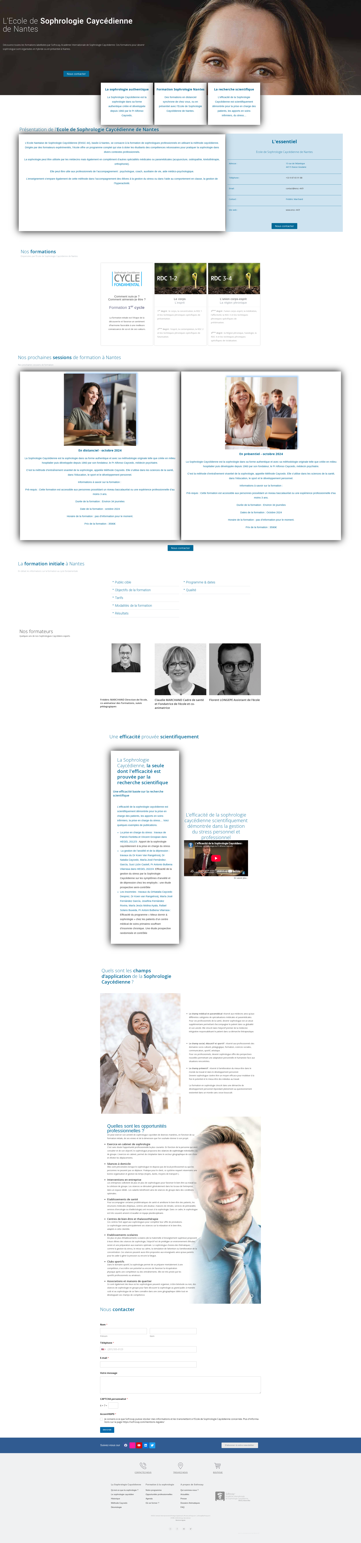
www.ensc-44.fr (293, 210)
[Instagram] (170, 1529)
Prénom (103, 1336)
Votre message (108, 1373)
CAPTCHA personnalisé (114, 1399)
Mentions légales (180, 1520)
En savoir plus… (241, 878)
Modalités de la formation (133, 606)
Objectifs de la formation (133, 590)
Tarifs (119, 598)
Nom (152, 1336)
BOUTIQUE (218, 1472)
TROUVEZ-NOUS (180, 1472)
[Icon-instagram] (132, 1445)
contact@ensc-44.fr (295, 188)
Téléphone (107, 1343)
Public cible (123, 582)
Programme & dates (200, 582)
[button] (145, 582)
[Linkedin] (146, 1445)
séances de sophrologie (172, 1150)
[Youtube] (139, 1445)
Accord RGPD (108, 1414)
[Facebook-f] (177, 1529)
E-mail (104, 1358)
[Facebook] (126, 1445)
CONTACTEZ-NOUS (143, 1472)
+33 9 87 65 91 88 (294, 177)
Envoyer (107, 1430)
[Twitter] (152, 1445)
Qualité (191, 590)
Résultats (122, 613)
